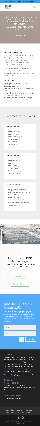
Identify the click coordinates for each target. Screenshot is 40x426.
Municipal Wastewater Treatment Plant (20, 17)
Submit (30, 339)
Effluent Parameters (13, 155)
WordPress (20, 423)
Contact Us (20, 35)
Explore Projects (20, 284)
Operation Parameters (14, 184)
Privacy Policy (10, 412)
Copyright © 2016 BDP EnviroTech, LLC (19, 410)
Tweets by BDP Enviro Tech (12, 399)
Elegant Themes (19, 421)
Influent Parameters (13, 126)
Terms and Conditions (24, 412)
